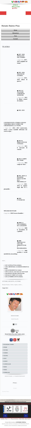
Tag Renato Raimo (5, 391)
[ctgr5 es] (26, 1)
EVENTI (5, 361)
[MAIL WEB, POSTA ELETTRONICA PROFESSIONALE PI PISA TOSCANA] (24, 409)
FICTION (6, 350)
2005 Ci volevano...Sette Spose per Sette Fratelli (16, 271)
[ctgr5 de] (23, 1)
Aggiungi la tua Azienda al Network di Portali (15, 401)
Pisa (6, 419)
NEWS (5, 366)
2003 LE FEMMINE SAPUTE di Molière (14, 276)
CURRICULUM (7, 364)
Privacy (14, 382)
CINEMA (6, 352)
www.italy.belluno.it (10, 400)
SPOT (5, 358)
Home (15, 30)
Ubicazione (15, 33)
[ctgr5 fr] (19, 1)
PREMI (5, 347)
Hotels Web (21, 419)
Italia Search (28, 419)
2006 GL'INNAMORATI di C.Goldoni (13, 270)
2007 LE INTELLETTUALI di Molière (13, 265)
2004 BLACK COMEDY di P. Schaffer (13, 275)
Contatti (15, 38)
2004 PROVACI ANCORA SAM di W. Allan (14, 273)
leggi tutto (5, 288)
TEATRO (6, 355)
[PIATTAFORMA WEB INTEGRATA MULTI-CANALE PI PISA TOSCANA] (15, 409)
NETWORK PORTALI (21, 422)
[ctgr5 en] (16, 1)
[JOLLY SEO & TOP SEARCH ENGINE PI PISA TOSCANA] (7, 409)
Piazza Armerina (14, 419)
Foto (15, 36)
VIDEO (5, 369)
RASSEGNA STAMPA (9, 344)
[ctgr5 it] (13, 1)
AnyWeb (2, 419)
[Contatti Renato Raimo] (15, 324)
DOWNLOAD (7, 372)
